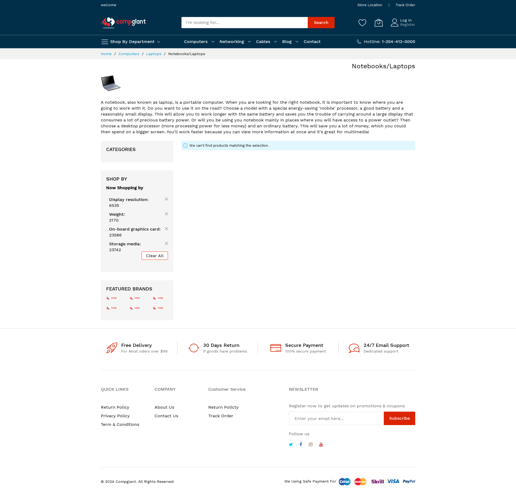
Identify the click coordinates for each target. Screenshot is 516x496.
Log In (406, 20)
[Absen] (160, 307)
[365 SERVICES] (137, 297)
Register (407, 24)
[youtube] (321, 445)
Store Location (369, 5)
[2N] (113, 297)
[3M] (113, 307)
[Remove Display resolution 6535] (165, 200)
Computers (195, 41)
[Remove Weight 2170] (165, 214)
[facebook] (301, 445)
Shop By (116, 179)
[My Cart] (379, 22)
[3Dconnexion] (160, 297)
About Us (164, 407)
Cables (263, 41)
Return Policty (223, 407)
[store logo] (123, 22)
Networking (232, 41)
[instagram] (311, 445)
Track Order (405, 5)
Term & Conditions (120, 424)
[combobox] (244, 22)
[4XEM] (137, 307)
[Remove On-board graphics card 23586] (165, 229)
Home (107, 54)
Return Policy (115, 407)
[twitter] (291, 445)
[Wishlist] (363, 22)
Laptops (154, 54)
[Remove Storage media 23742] (165, 244)
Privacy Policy (115, 415)
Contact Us (166, 415)
